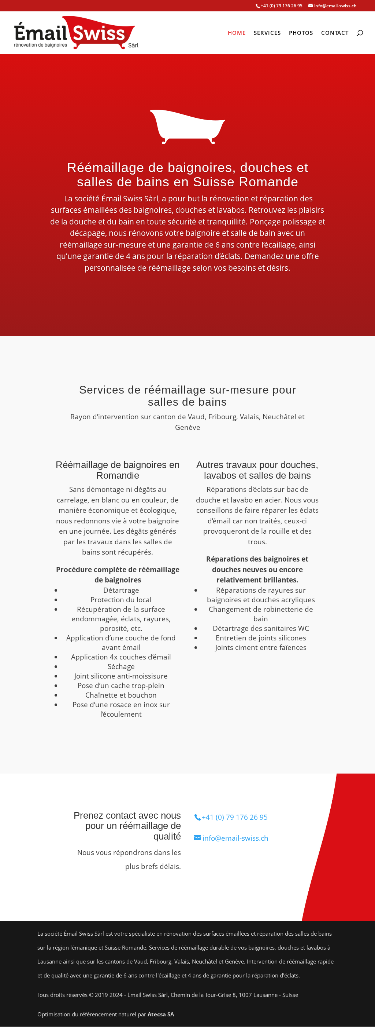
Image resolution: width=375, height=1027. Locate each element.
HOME (237, 33)
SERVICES (267, 33)
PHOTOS (301, 33)
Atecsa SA (161, 1014)
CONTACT (335, 33)
